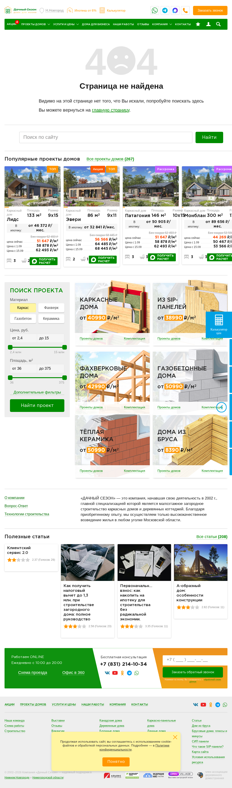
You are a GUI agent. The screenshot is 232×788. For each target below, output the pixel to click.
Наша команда (14, 720)
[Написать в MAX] (175, 10)
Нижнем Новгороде (17, 777)
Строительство (15, 731)
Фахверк (51, 308)
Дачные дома (156, 731)
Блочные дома (109, 731)
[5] (27, 560)
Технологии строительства (27, 514)
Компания (160, 24)
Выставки (58, 720)
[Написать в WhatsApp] (154, 10)
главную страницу (110, 110)
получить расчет (47, 261)
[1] (9, 560)
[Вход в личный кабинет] (208, 24)
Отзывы (143, 24)
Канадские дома (110, 720)
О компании (14, 498)
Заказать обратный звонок (193, 672)
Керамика (51, 319)
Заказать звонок (210, 10)
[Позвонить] (185, 10)
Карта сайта (200, 752)
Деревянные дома (111, 725)
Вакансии (57, 731)
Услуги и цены (64, 24)
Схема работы (14, 725)
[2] (14, 560)
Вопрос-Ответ (16, 506)
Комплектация (134, 338)
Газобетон (22, 319)
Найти (209, 137)
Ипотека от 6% (85, 10)
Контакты (183, 24)
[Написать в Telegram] (165, 10)
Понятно (116, 762)
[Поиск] (218, 24)
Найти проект (37, 406)
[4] (23, 560)
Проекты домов (33, 24)
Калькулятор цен (218, 331)
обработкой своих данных (205, 680)
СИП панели (200, 741)
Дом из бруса (201, 725)
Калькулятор (116, 10)
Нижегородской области (47, 777)
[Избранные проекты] (198, 24)
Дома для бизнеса (96, 24)
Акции (9, 704)
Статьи (196, 720)
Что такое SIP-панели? (207, 746)
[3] (18, 560)
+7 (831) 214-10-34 (123, 664)
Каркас (23, 308)
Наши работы (123, 24)
